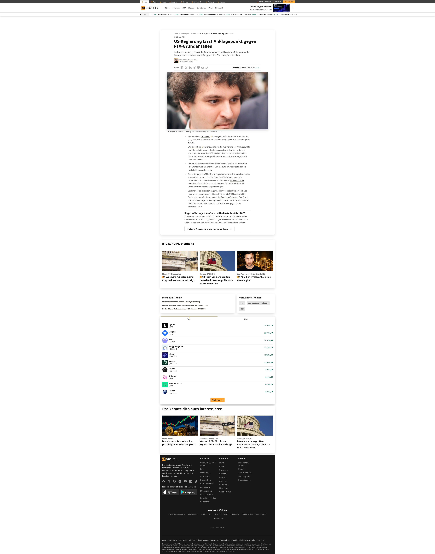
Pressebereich (244, 480)
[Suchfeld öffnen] (292, 8)
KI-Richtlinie (205, 502)
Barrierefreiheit (207, 483)
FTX (242, 303)
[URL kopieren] (206, 67)
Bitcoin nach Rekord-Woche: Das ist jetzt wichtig (181, 302)
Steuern (191, 8)
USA (242, 309)
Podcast (222, 477)
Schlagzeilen (186, 34)
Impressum (205, 476)
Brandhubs (224, 484)
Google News (225, 492)
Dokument (205, 136)
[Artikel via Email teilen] (202, 67)
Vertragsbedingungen (176, 514)
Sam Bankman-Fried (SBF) (258, 303)
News (221, 463)
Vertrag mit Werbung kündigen (227, 514)
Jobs (202, 469)
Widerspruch (218, 518)
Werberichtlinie (206, 494)
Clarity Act (219, 8)
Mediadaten (205, 473)
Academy (223, 481)
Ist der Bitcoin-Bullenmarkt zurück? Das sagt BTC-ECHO (184, 309)
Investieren (201, 8)
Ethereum (176, 8)
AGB (212, 528)
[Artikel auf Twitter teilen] (186, 67)
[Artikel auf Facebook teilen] (182, 67)
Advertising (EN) (245, 473)
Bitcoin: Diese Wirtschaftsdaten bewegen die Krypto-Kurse (185, 305)
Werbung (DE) (244, 476)
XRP (184, 8)
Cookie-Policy (206, 514)
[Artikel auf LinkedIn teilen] (190, 67)
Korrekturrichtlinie (208, 498)
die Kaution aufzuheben (228, 197)
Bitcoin (167, 8)
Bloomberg (196, 147)
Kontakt (241, 469)
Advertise (278, 2)
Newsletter (224, 488)
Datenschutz (205, 480)
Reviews (222, 473)
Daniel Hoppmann (189, 59)
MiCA (210, 8)
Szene (194, 34)
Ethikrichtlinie (206, 491)
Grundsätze (205, 487)
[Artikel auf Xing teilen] (194, 67)
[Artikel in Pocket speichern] (198, 67)
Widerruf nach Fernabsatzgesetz (254, 514)
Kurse (221, 466)
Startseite (177, 34)
